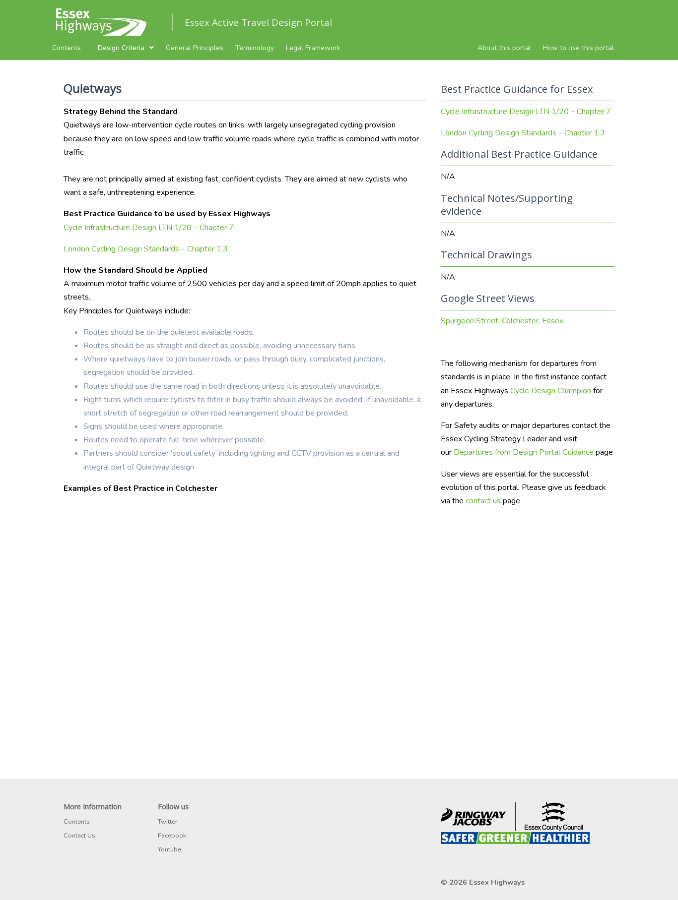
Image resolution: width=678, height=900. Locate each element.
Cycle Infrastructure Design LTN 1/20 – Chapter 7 (149, 227)
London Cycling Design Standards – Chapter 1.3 (146, 248)
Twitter (168, 821)
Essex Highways (497, 882)
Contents (66, 48)
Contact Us (79, 835)
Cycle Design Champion (550, 390)
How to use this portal (578, 48)
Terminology (254, 48)
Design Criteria (121, 48)
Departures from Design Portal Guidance (524, 452)
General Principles (194, 48)
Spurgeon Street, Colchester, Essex (502, 320)
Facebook (172, 835)
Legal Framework (313, 48)
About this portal (504, 48)
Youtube (169, 849)
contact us (483, 500)
